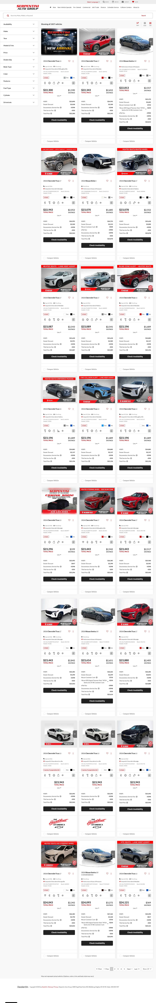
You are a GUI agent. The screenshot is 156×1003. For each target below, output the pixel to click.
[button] (75, 41)
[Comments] (73, 83)
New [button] (54, 7)
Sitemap (50, 987)
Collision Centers (126, 7)
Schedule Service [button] (113, 7)
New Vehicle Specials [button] (65, 7)
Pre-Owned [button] (77, 7)
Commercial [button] (86, 7)
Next (129, 969)
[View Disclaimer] (63, 83)
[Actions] (73, 61)
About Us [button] (136, 7)
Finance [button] (103, 7)
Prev (107, 969)
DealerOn (44, 987)
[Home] (50, 7)
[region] (59, 107)
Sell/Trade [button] (95, 7)
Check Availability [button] (59, 120)
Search (144, 15)
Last (136, 969)
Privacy (56, 987)
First (99, 969)
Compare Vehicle (53, 141)
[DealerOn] (23, 987)
